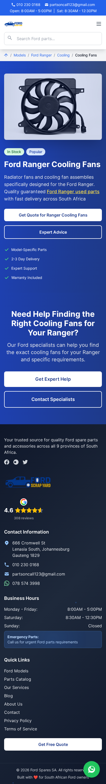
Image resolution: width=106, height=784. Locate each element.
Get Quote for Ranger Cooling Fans (53, 215)
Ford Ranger (41, 55)
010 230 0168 (25, 564)
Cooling (63, 55)
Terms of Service (20, 728)
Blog (8, 695)
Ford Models (16, 670)
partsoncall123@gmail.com (38, 574)
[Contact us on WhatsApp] (91, 768)
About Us (13, 704)
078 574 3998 (26, 583)
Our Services (16, 687)
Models (20, 55)
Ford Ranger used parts (73, 191)
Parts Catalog (17, 679)
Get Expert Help (53, 379)
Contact (12, 712)
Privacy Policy (18, 720)
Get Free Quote (53, 744)
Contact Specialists (53, 399)
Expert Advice (53, 232)
